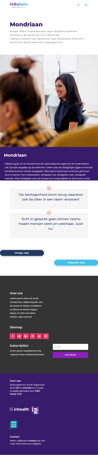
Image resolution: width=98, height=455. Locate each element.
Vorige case (22, 253)
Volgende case (76, 262)
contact (32, 440)
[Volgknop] (12, 336)
